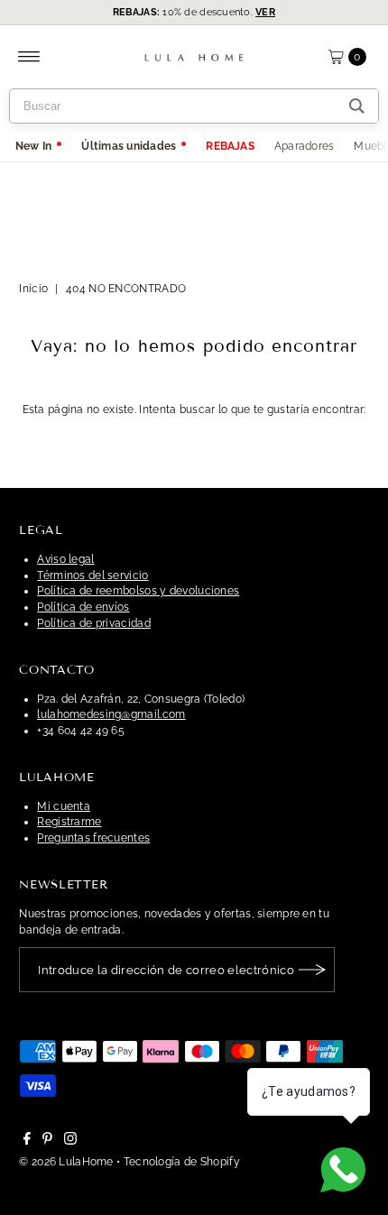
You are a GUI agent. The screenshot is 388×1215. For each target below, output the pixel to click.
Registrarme (69, 821)
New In (33, 146)
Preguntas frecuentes (93, 838)
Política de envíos (83, 607)
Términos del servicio (92, 575)
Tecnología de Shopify (182, 1161)
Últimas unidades (128, 146)
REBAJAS (230, 146)
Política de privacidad (94, 623)
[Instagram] (70, 1141)
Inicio (33, 288)
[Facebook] (27, 1141)
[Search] (357, 106)
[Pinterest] (47, 1141)
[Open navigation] (29, 56)
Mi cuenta (63, 806)
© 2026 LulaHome (66, 1161)
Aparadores (304, 146)
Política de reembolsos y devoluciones (138, 590)
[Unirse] (312, 969)
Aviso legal (65, 559)
